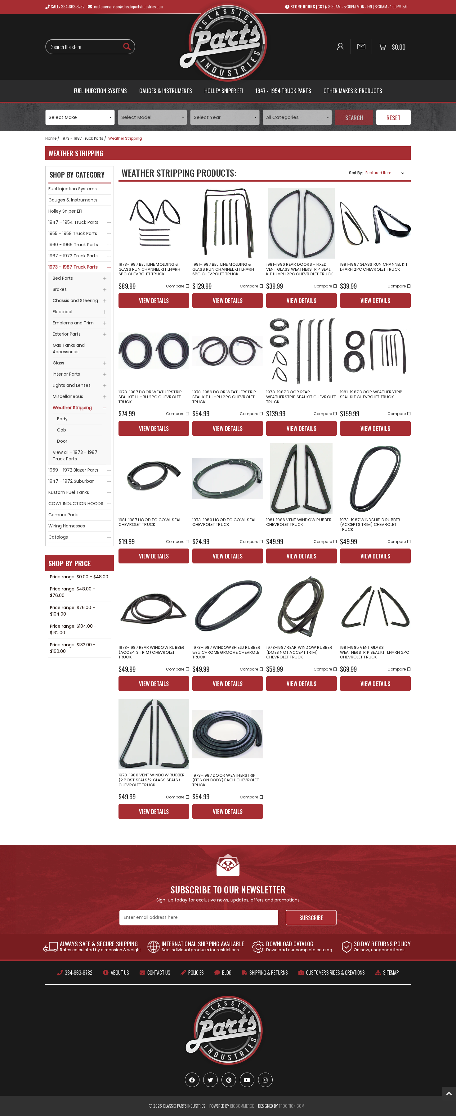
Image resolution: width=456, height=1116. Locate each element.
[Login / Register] (340, 47)
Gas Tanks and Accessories (69, 348)
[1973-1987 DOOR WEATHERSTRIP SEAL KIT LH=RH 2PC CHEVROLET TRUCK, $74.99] (153, 350)
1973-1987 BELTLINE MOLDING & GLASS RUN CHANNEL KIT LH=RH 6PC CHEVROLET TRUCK (149, 269)
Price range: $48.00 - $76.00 (72, 592)
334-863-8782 (78, 972)
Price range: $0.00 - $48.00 (79, 577)
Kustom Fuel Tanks (68, 492)
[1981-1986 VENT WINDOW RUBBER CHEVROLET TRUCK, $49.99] (301, 478)
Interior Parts (66, 374)
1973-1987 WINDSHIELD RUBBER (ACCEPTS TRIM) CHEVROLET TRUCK (370, 524)
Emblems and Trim (73, 323)
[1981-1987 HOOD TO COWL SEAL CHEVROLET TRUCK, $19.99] (153, 478)
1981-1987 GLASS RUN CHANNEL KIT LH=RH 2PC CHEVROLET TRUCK (374, 267)
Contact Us (158, 972)
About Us (120, 972)
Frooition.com (291, 1105)
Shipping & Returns (268, 972)
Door (62, 441)
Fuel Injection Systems (100, 91)
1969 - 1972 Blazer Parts (73, 470)
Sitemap (391, 972)
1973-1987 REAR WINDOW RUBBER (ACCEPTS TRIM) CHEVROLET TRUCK (151, 652)
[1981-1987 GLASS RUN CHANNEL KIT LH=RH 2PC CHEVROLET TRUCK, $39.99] (375, 223)
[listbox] (386, 173)
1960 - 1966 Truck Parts (73, 245)
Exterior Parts (67, 334)
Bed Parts (63, 278)
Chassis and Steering (75, 300)
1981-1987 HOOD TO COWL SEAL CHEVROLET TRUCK (149, 522)
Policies (196, 972)
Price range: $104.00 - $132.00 (73, 629)
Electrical (62, 312)
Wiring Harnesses (66, 526)
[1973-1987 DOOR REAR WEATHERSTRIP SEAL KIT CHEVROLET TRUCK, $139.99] (301, 350)
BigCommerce (242, 1105)
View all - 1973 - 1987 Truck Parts (75, 455)
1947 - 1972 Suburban (71, 481)
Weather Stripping (72, 407)
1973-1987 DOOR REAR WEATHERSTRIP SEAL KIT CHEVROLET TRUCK (301, 397)
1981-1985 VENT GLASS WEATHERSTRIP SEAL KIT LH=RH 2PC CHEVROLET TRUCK (374, 652)
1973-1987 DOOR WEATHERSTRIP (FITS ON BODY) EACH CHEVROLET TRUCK (225, 780)
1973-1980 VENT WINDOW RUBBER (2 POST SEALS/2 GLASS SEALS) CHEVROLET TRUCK (151, 780)
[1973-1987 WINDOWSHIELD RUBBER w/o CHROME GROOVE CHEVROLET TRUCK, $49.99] (227, 606)
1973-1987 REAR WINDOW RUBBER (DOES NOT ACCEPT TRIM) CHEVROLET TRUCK (299, 652)
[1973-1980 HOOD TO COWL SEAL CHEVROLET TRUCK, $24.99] (227, 478)
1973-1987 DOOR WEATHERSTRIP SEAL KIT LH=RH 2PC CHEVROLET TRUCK (150, 397)
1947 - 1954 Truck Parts (283, 91)
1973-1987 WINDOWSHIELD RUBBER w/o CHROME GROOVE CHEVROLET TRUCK (227, 652)
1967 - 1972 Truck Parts (73, 256)
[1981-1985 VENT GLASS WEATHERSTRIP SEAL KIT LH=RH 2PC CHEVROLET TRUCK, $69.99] (375, 606)
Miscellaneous (68, 396)
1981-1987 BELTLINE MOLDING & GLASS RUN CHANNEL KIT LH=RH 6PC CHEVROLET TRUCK (223, 269)
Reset (393, 117)
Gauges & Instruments (165, 91)
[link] (348, 6)
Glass (58, 363)
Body (62, 419)
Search (354, 117)
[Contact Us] (361, 47)
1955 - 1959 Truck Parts (72, 233)
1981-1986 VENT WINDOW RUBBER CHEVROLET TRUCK (299, 522)
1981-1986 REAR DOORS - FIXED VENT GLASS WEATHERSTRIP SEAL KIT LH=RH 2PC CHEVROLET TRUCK (299, 269)
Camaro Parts (63, 515)
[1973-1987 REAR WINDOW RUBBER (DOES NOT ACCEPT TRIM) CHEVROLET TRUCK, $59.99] (301, 606)
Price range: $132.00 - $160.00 (73, 648)
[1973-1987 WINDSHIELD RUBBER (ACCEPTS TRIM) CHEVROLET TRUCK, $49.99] (375, 478)
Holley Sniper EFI (223, 91)
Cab (61, 430)
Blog (226, 972)
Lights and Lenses (72, 385)
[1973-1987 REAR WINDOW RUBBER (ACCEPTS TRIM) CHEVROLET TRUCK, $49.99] (153, 606)
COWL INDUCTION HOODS (75, 503)
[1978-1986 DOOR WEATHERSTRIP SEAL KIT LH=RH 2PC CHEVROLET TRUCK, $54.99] (227, 350)
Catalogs (58, 537)
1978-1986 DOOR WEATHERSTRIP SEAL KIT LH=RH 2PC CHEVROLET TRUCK (224, 397)
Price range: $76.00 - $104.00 (72, 610)
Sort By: (356, 172)
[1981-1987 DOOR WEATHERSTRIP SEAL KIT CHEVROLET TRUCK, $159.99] (375, 350)
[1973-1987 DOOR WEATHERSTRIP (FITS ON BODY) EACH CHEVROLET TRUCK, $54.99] (227, 733)
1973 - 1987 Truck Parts (73, 267)
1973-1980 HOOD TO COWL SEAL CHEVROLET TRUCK (224, 522)
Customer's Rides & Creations (335, 972)
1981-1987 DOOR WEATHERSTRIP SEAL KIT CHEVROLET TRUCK (371, 394)
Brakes (60, 289)
